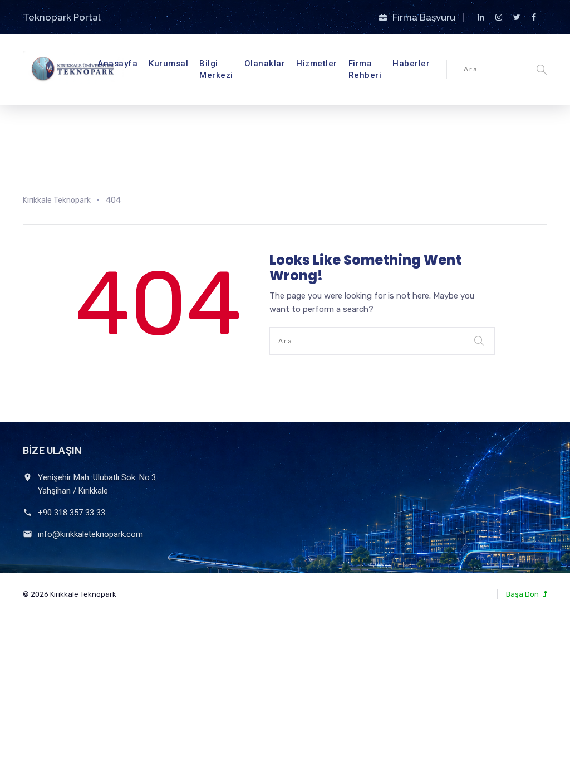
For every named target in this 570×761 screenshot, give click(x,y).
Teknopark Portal (62, 17)
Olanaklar (265, 63)
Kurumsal (168, 63)
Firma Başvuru (425, 17)
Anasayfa (117, 63)
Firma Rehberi (365, 69)
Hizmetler (316, 63)
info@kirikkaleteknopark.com (90, 534)
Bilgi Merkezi (216, 69)
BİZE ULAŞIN (52, 450)
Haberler (411, 63)
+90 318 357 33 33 (71, 513)
